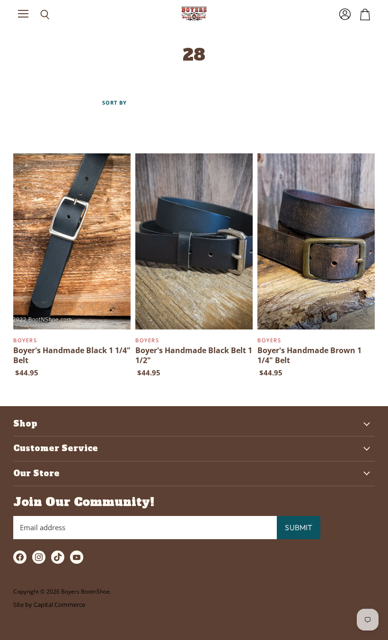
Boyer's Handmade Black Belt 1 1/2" (193, 355)
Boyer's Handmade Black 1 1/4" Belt (72, 355)
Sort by (114, 103)
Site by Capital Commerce (49, 604)
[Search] (38, 15)
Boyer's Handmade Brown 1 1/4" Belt (309, 355)
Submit (298, 527)
